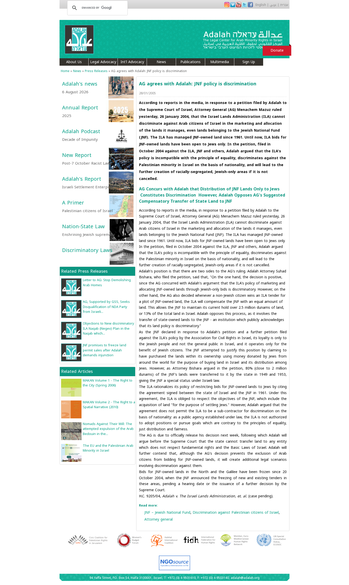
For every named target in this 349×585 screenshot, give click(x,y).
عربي (273, 5)
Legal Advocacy (103, 62)
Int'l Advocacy (132, 62)
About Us (74, 62)
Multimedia (219, 62)
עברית (284, 5)
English (260, 5)
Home (65, 71)
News (161, 62)
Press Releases (96, 71)
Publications (190, 62)
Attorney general (158, 519)
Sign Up (248, 62)
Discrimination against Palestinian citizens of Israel (236, 512)
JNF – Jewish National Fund (167, 512)
